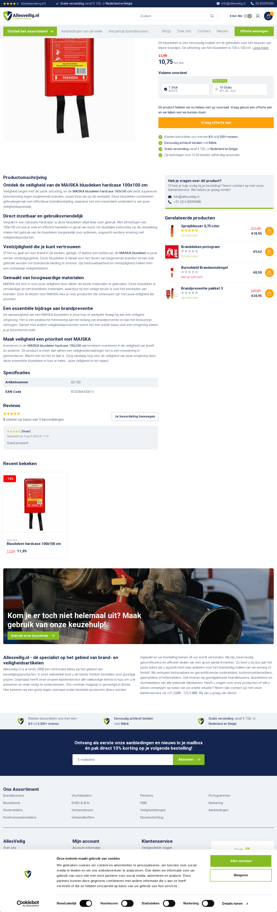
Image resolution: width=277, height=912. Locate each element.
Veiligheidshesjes (153, 810)
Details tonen (232, 903)
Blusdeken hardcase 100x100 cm (34, 544)
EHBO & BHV (81, 803)
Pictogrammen (219, 796)
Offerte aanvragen (254, 31)
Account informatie (86, 848)
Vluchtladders (82, 796)
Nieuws (222, 31)
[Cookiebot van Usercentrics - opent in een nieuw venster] (28, 903)
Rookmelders (13, 810)
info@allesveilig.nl (186, 197)
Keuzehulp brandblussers (128, 31)
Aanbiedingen (219, 810)
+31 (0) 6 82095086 (187, 202)
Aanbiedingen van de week (82, 31)
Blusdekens (11, 803)
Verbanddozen (82, 810)
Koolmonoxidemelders (19, 817)
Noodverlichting (151, 817)
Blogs (166, 31)
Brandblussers (13, 796)
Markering (216, 803)
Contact (204, 31)
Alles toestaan (241, 861)
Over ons (184, 31)
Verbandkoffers (83, 817)
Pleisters (146, 796)
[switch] (127, 903)
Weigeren (241, 875)
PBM (143, 803)
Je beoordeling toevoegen (135, 416)
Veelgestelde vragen (157, 848)
